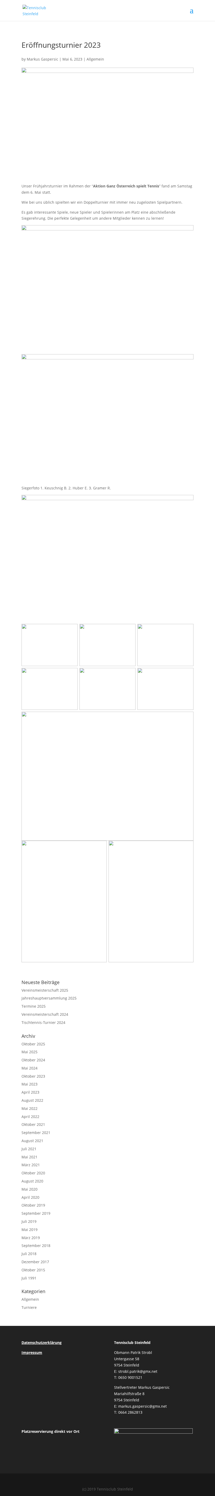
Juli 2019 (29, 1221)
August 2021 (32, 1140)
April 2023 (30, 1092)
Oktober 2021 (33, 1124)
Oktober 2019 (33, 1205)
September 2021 (36, 1132)
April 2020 (30, 1197)
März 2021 (31, 1164)
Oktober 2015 (33, 1269)
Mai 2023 (29, 1084)
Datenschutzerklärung (42, 1342)
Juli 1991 (29, 1278)
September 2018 (36, 1245)
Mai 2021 (29, 1156)
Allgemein (95, 59)
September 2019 (36, 1213)
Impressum (32, 1352)
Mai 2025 (29, 1051)
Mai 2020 (29, 1189)
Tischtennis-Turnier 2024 (43, 1022)
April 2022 (30, 1116)
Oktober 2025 (33, 1043)
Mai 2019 (29, 1229)
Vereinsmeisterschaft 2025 (45, 990)
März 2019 (31, 1237)
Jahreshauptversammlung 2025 (49, 998)
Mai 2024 (29, 1068)
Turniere (29, 1307)
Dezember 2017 (35, 1261)
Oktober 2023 (33, 1076)
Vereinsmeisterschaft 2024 (45, 1014)
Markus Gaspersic (42, 59)
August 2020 (32, 1181)
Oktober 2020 (33, 1172)
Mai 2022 (29, 1108)
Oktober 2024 (33, 1059)
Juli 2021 (29, 1148)
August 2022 (32, 1100)
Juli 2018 (29, 1253)
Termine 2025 (34, 1006)
